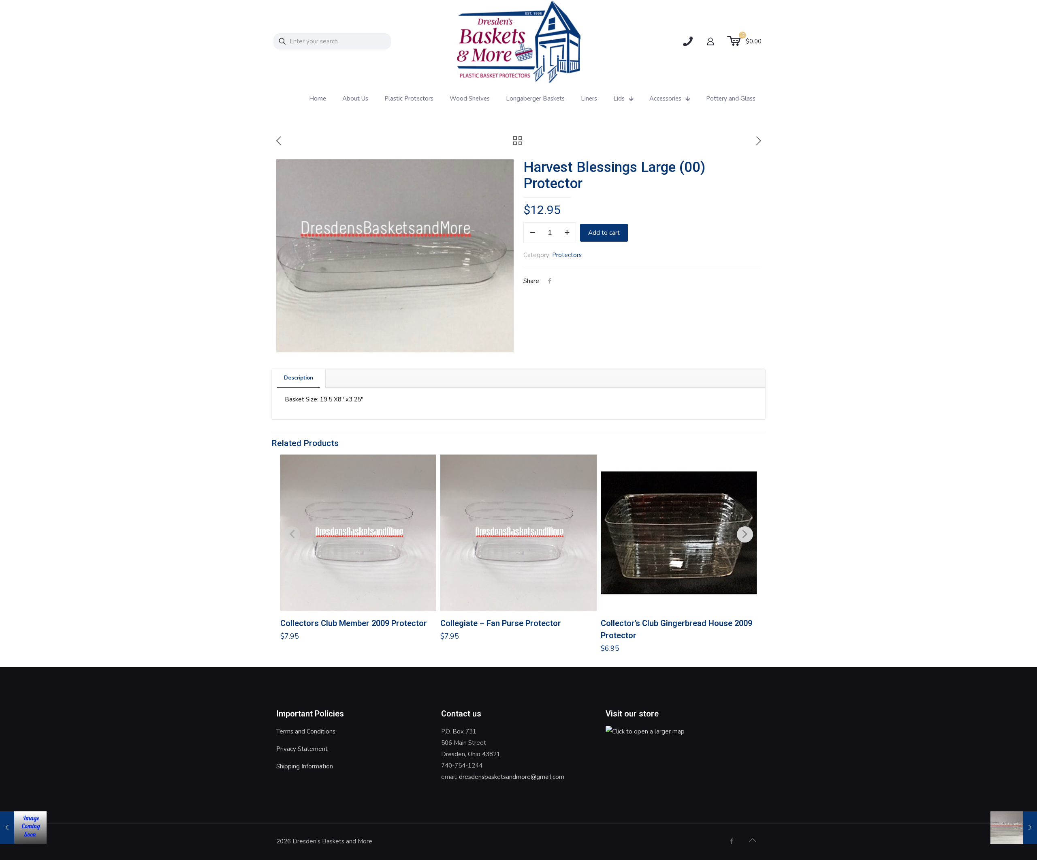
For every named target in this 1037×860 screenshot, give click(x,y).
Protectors (567, 255)
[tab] (299, 378)
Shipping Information (304, 766)
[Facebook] (731, 841)
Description (298, 378)
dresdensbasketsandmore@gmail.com (511, 777)
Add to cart (604, 233)
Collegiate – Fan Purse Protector (500, 623)
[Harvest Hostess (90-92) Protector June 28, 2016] (23, 827)
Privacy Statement (302, 749)
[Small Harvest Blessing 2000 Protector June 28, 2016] (1013, 827)
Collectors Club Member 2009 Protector (353, 623)
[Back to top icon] (752, 840)
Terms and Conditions (305, 731)
